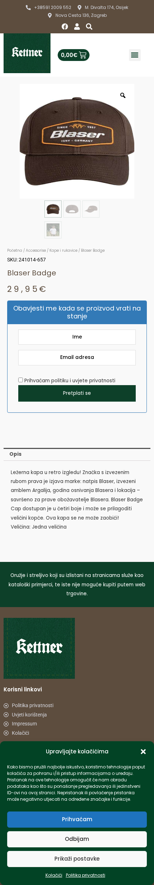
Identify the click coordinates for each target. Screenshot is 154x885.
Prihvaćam (77, 819)
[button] (143, 751)
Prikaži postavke (77, 858)
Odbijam (77, 839)
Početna (14, 250)
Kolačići (53, 875)
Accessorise (36, 250)
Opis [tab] (15, 454)
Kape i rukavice (63, 250)
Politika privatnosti (85, 875)
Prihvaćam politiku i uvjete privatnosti (69, 380)
